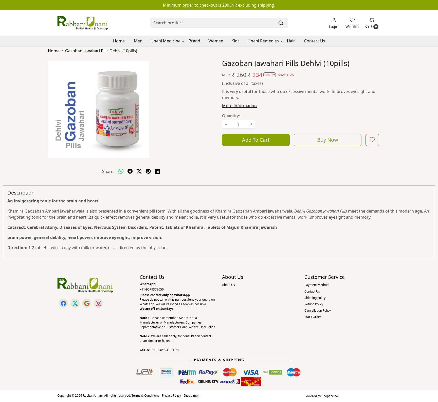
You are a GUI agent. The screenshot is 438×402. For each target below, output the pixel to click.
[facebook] (130, 171)
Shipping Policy (314, 298)
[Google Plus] (87, 303)
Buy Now (327, 139)
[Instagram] (98, 303)
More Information (239, 105)
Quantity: (231, 116)
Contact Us (314, 41)
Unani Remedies (263, 41)
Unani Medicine (165, 41)
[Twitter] (75, 303)
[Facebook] (63, 303)
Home (119, 41)
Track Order (312, 317)
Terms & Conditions (145, 395)
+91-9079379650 (152, 289)
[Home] (82, 23)
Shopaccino (330, 396)
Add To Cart (255, 139)
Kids (235, 41)
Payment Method (316, 285)
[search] (281, 23)
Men (138, 41)
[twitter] (139, 171)
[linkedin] (157, 171)
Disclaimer (191, 395)
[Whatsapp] (120, 171)
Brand (194, 41)
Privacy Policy (171, 395)
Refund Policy (313, 304)
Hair (291, 41)
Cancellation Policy (317, 310)
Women (215, 41)
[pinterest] (148, 171)
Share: (108, 171)
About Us (228, 285)
